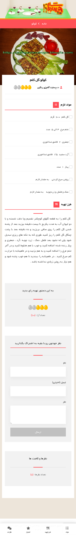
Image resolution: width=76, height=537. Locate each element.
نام (64, 363)
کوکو (34, 24)
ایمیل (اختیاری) (59, 382)
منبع (48, 87)
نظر (64, 402)
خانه (44, 24)
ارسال (38, 432)
